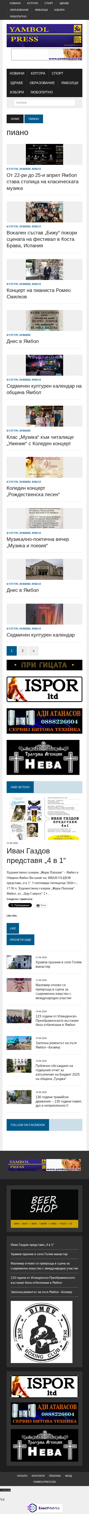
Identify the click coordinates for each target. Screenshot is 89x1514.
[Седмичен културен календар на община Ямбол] (44, 373)
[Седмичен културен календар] (44, 622)
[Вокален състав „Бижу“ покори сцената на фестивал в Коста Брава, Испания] (44, 219)
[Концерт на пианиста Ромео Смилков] (44, 277)
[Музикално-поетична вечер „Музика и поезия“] (44, 526)
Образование (19, 9)
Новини (15, 3)
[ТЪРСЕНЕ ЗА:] (44, 102)
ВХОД (68, 1475)
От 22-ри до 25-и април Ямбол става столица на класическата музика (42, 181)
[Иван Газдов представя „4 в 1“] (44, 837)
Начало (22, 1475)
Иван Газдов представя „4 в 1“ (32, 1244)
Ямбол (36, 169)
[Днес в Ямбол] (44, 328)
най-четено (20, 787)
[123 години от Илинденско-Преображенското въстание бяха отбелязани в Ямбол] (19, 1020)
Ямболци (41, 9)
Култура (32, 3)
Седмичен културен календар (41, 635)
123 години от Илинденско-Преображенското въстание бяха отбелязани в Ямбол (57, 1021)
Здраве (64, 3)
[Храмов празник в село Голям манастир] (19, 966)
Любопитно (18, 16)
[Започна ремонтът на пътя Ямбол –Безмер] (19, 1047)
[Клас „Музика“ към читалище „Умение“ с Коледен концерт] (44, 424)
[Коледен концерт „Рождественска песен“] (44, 475)
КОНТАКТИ (38, 1475)
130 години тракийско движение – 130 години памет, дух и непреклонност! (59, 1101)
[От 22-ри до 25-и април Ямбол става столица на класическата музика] (44, 162)
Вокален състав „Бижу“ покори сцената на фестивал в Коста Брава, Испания (42, 239)
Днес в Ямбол (23, 341)
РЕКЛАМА (55, 1475)
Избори (59, 9)
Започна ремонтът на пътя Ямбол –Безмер (41, 1292)
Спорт (48, 3)
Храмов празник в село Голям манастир (39, 1254)
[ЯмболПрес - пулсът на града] (44, 35)
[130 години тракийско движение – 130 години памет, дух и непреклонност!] (19, 1101)
